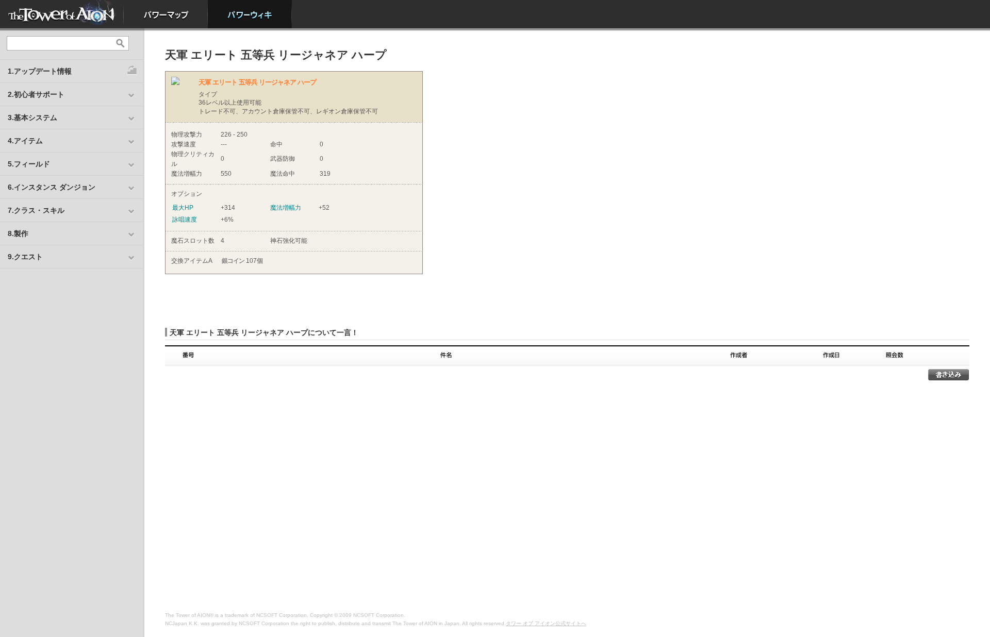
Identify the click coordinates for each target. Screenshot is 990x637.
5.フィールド (29, 164)
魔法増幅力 (285, 207)
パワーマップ (166, 14)
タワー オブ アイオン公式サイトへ (546, 623)
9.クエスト (25, 257)
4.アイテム (25, 141)
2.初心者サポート (36, 94)
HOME (62, 14)
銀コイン (233, 260)
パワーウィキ (250, 14)
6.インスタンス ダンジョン (51, 187)
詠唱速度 (184, 219)
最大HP (182, 207)
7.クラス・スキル (36, 210)
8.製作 (18, 233)
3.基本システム (32, 117)
